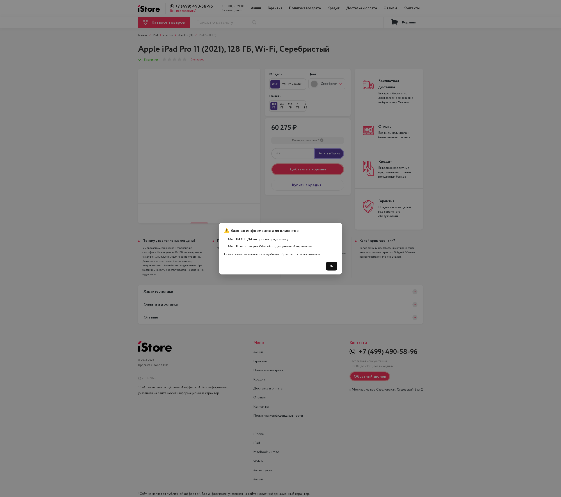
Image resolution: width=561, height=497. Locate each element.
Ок (332, 266)
